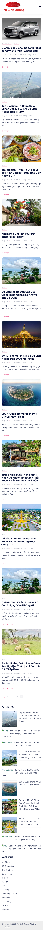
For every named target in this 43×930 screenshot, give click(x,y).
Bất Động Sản (8, 866)
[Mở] (40, 7)
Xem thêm (5, 67)
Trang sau (21, 696)
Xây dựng (6, 909)
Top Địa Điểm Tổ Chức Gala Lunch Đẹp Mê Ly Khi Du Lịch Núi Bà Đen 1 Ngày (19, 108)
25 (17, 696)
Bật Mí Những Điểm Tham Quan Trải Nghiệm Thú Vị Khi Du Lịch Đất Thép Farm (21, 666)
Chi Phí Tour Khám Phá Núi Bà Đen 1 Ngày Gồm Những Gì (20, 604)
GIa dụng (5, 890)
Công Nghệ (7, 874)
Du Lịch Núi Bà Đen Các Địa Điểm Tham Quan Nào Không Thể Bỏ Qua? (19, 294)
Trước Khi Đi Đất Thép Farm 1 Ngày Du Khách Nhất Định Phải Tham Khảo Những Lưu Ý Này (20, 477)
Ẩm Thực (6, 862)
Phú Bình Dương (13, 10)
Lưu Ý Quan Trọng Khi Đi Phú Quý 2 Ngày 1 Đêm (19, 415)
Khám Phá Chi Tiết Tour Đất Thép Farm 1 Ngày (18, 235)
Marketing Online (9, 893)
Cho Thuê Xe (6, 44)
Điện (4, 886)
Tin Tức (5, 905)
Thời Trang (6, 901)
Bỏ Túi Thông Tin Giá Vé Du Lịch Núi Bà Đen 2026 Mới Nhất (21, 357)
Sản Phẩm (6, 897)
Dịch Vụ (5, 878)
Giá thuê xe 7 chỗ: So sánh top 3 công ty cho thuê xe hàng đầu (21, 49)
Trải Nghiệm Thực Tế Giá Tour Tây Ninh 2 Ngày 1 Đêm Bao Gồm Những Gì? (21, 172)
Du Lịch (16, 44)
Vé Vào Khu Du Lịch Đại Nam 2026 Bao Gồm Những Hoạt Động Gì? (19, 541)
